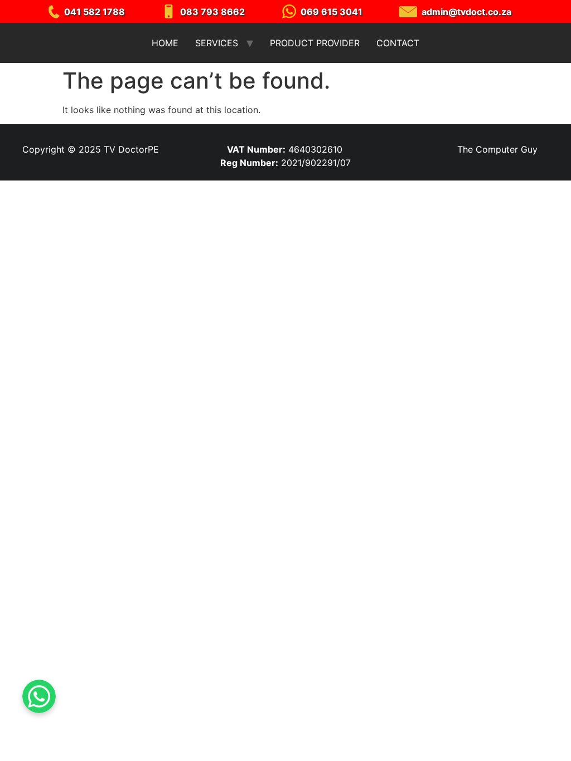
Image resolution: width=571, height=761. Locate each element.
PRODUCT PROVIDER (315, 42)
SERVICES (216, 42)
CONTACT (397, 42)
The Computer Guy (497, 149)
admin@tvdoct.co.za (466, 11)
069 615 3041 (331, 11)
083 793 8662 (212, 11)
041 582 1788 (94, 11)
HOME (165, 42)
